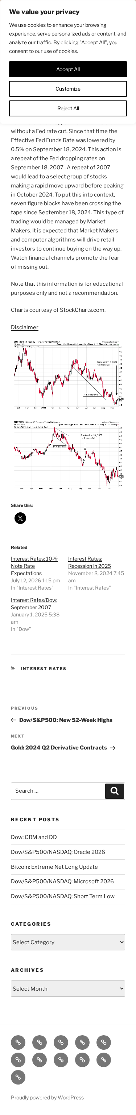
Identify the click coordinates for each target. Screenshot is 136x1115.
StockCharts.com (82, 310)
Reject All (68, 108)
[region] (68, 62)
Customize (68, 89)
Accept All (68, 69)
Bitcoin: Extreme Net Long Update (54, 867)
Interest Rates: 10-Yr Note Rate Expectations (34, 566)
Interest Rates (44, 668)
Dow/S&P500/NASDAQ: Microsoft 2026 (62, 881)
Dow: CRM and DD (34, 837)
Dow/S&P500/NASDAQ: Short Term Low (63, 896)
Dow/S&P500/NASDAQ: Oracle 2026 (58, 852)
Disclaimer (24, 327)
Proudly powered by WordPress (47, 1097)
